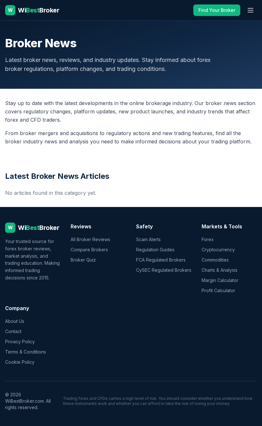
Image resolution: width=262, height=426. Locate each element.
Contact (13, 331)
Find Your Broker (216, 10)
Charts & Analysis (219, 270)
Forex (208, 239)
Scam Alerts (148, 239)
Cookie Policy (20, 362)
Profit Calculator (218, 290)
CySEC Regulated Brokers (163, 270)
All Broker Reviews (90, 239)
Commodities (215, 259)
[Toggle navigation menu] (250, 10)
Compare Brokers (89, 249)
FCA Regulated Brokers (161, 259)
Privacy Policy (20, 341)
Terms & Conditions (25, 351)
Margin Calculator (220, 280)
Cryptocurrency (218, 249)
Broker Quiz (83, 259)
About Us (14, 321)
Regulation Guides (155, 249)
